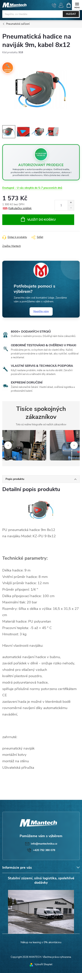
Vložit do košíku (41, 220)
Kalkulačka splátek (20, 208)
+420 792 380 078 (44, 850)
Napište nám (41, 311)
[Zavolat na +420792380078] (54, 5)
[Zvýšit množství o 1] (71, 202)
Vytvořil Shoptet (43, 964)
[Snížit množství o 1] (71, 207)
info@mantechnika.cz (44, 843)
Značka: (11, 246)
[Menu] (77, 5)
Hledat (71, 14)
